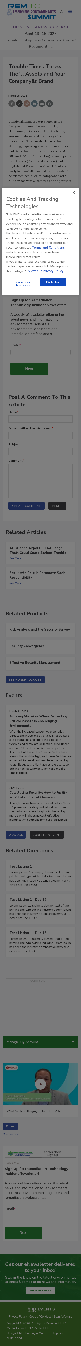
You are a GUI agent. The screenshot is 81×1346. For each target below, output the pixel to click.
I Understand (53, 281)
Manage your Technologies (23, 283)
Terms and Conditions (48, 247)
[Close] (74, 192)
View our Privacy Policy (45, 271)
